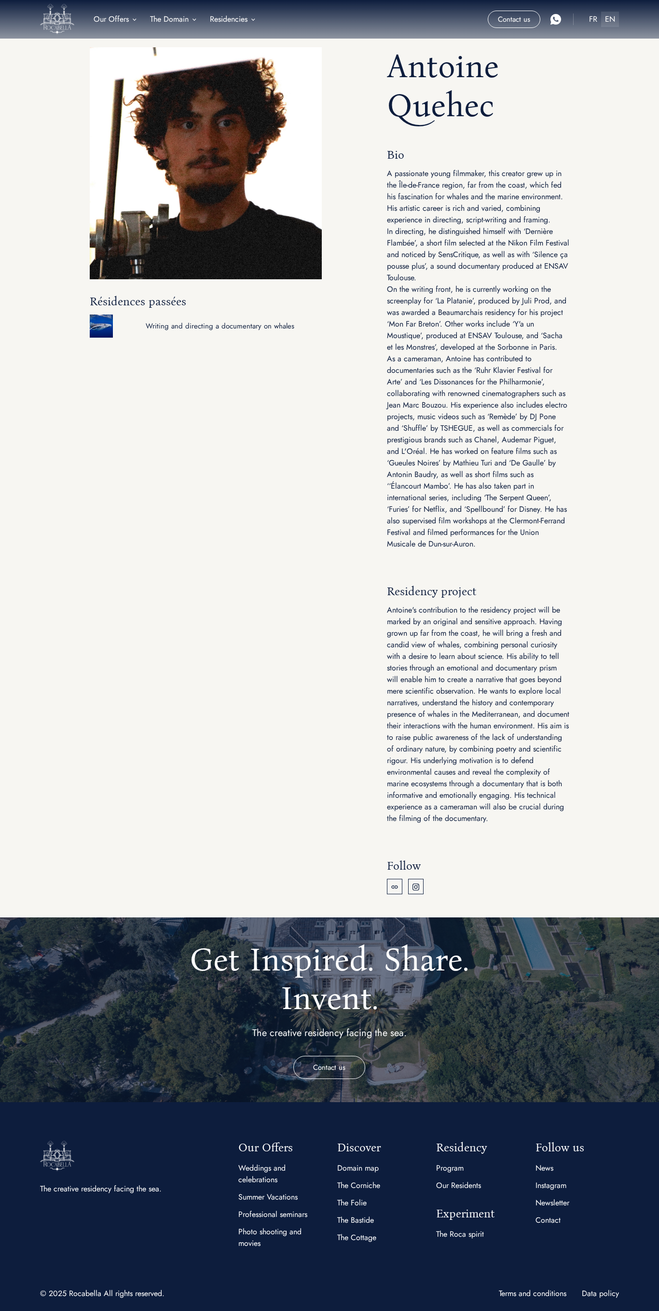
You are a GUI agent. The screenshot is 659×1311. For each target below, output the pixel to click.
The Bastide (355, 1220)
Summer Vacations (268, 1196)
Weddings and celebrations (262, 1173)
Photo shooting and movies (270, 1237)
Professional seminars (272, 1214)
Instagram (550, 1185)
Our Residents (458, 1185)
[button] (116, 19)
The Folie (352, 1202)
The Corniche (358, 1185)
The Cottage (356, 1237)
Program (450, 1168)
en (610, 19)
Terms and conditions (532, 1293)
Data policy (600, 1293)
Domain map (358, 1168)
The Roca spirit (460, 1234)
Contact (548, 1220)
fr (593, 19)
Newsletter (552, 1202)
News (544, 1168)
